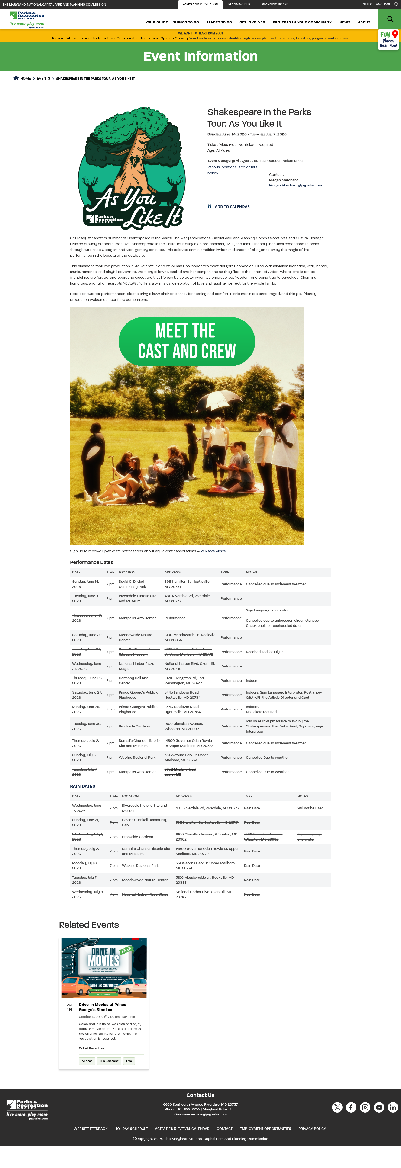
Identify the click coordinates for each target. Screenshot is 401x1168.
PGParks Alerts (213, 551)
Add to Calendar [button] (232, 206)
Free (129, 1061)
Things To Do (186, 22)
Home (25, 78)
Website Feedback (90, 1129)
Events (43, 78)
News (345, 22)
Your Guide (157, 22)
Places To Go (219, 22)
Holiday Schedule (131, 1129)
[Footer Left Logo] (27, 1109)
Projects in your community (302, 22)
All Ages (87, 1061)
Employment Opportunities (265, 1129)
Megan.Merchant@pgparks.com (295, 185)
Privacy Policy (312, 1129)
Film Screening (109, 1061)
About (364, 22)
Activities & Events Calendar (182, 1129)
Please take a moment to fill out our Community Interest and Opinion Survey (120, 38)
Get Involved (252, 22)
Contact (225, 1129)
